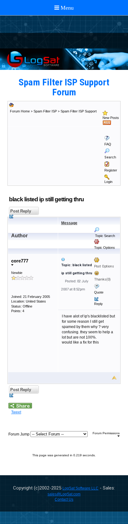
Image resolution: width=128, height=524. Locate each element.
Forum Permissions (106, 433)
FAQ (107, 144)
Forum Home (20, 111)
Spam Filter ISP (45, 111)
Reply (98, 304)
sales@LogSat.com (64, 494)
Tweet (16, 412)
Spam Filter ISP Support (79, 111)
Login (108, 182)
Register (110, 170)
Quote (98, 292)
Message (69, 223)
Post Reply (20, 211)
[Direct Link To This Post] (89, 259)
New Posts (111, 118)
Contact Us (64, 499)
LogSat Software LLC (80, 488)
